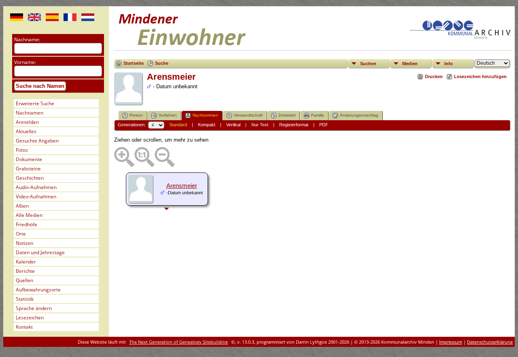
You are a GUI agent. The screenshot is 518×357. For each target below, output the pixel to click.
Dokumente (29, 159)
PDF (323, 124)
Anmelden (27, 122)
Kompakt (206, 124)
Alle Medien (29, 215)
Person (136, 115)
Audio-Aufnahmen (36, 187)
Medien (410, 63)
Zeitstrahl (286, 115)
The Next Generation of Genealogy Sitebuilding (178, 342)
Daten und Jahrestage (40, 252)
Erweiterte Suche (35, 103)
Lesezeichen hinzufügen (480, 76)
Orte (21, 233)
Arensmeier (181, 186)
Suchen (368, 63)
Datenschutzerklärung (490, 342)
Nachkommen (205, 115)
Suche (161, 63)
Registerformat (293, 124)
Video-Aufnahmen (36, 196)
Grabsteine (28, 168)
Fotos (22, 150)
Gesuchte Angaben (37, 140)
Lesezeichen (30, 317)
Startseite (133, 63)
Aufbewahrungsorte (38, 289)
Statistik (25, 298)
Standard (178, 124)
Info (448, 63)
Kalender (26, 261)
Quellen (24, 280)
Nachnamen (29, 112)
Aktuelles (26, 131)
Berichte (25, 271)
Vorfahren (168, 115)
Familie (317, 115)
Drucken (434, 76)
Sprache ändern (34, 308)
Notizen (24, 243)
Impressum (450, 342)
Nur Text (259, 124)
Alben (22, 205)
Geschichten (30, 177)
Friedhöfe (26, 224)
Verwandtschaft (248, 115)
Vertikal (233, 124)
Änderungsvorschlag (359, 115)
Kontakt (24, 326)
